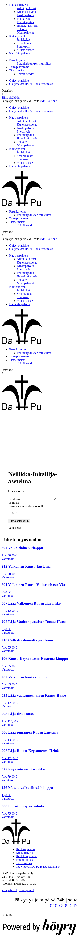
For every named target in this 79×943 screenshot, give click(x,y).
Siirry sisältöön (11, 97)
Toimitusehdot (25, 74)
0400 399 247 (48, 101)
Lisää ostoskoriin (19, 521)
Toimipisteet (26, 890)
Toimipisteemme (19, 67)
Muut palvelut (25, 32)
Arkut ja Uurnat (26, 8)
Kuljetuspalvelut (27, 11)
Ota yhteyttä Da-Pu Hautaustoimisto (31, 84)
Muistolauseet (25, 50)
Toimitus (13, 502)
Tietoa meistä (17, 70)
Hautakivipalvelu (27, 25)
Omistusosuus (16, 491)
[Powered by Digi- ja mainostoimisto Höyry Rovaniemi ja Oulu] (39, 936)
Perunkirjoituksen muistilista (34, 63)
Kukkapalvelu (25, 15)
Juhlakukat (23, 39)
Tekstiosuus (15, 499)
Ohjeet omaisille (19, 80)
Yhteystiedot (9, 890)
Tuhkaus (22, 29)
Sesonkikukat (25, 43)
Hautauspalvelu (18, 4)
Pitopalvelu (23, 18)
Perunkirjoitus (25, 22)
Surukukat (23, 46)
